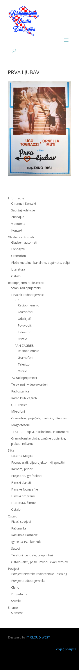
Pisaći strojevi (21, 521)
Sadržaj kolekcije (23, 210)
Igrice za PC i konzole (26, 542)
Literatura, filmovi (23, 503)
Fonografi (18, 249)
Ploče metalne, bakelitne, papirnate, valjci (40, 262)
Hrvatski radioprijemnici (27, 295)
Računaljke (19, 528)
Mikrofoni (18, 411)
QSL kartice (19, 405)
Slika (11, 450)
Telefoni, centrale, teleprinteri (32, 555)
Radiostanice (20, 391)
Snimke (16, 601)
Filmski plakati (21, 482)
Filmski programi (23, 496)
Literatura (18, 269)
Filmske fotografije (24, 489)
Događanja (19, 594)
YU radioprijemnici (24, 378)
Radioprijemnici (29, 305)
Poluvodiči (25, 325)
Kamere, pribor (21, 469)
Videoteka (18, 224)
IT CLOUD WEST (38, 637)
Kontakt (16, 230)
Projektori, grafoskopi (26, 476)
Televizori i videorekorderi (29, 384)
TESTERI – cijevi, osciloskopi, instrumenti (40, 432)
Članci (15, 587)
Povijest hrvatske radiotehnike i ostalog (39, 574)
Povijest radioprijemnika (28, 581)
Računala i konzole (24, 535)
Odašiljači (24, 319)
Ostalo (22, 339)
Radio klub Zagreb (24, 398)
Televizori (24, 332)
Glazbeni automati (24, 242)
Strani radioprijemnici (26, 288)
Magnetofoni (20, 425)
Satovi (15, 548)
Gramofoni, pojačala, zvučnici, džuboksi (39, 418)
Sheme (13, 607)
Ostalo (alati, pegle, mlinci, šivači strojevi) (40, 562)
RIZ (16, 300)
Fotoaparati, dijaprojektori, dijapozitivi (38, 462)
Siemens (17, 613)
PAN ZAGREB (24, 345)
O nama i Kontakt (23, 203)
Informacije (16, 198)
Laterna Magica (22, 456)
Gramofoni (19, 256)
